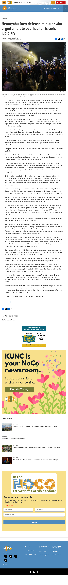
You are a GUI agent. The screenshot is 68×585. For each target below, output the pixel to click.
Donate (61, 2)
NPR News (4, 18)
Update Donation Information (56, 547)
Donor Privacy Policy (44, 555)
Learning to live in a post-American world (13, 438)
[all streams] (65, 8)
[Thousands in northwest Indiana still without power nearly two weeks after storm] (7, 448)
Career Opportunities (30, 554)
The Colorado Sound (57, 555)
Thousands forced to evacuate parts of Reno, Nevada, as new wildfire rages (35, 426)
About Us (27, 546)
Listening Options (29, 550)
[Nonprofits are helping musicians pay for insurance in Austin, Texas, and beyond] (7, 460)
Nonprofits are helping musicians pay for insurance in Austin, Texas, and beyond (36, 460)
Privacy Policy (42, 551)
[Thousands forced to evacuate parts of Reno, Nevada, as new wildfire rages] (7, 427)
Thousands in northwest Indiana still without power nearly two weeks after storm (36, 447)
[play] (4, 8)
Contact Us (55, 551)
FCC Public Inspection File (44, 547)
